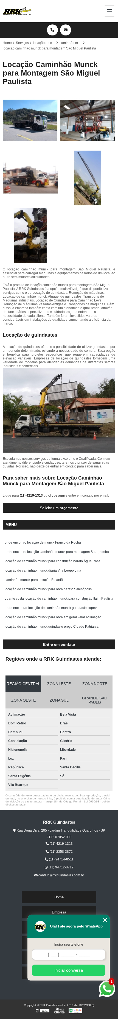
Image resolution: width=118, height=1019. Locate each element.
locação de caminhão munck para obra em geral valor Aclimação (53, 617)
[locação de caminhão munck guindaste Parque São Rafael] (87, 120)
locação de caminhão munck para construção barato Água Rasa (52, 561)
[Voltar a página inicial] (17, 10)
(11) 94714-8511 (61, 859)
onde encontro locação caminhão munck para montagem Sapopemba (57, 552)
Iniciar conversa (68, 970)
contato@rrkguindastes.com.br (61, 875)
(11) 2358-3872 (61, 852)
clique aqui (56, 495)
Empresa (59, 912)
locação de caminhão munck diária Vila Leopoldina (43, 570)
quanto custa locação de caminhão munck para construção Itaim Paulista (59, 598)
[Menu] (109, 11)
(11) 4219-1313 (32, 495)
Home (59, 897)
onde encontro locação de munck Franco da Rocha (43, 542)
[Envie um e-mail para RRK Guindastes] (65, 29)
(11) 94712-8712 (61, 867)
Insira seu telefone (68, 944)
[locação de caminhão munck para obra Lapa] (30, 235)
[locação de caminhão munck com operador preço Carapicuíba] (87, 178)
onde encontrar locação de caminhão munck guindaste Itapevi (51, 608)
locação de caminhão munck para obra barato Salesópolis (48, 589)
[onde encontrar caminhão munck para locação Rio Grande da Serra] (30, 120)
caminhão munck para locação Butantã (34, 580)
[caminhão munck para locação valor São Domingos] (30, 178)
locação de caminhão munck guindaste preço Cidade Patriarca (52, 626)
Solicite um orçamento (59, 508)
